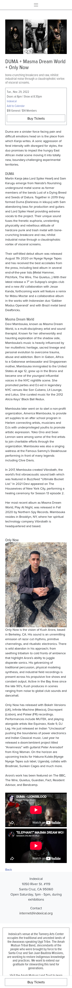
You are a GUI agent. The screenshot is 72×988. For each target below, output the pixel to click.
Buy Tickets (36, 118)
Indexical (12, 101)
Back (8, 869)
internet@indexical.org (36, 913)
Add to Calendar (16, 106)
